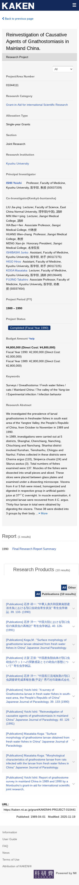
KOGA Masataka (16, 270)
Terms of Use (10, 859)
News (6, 852)
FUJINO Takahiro (17, 279)
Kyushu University (17, 163)
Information (9, 832)
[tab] (41, 569)
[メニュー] (74, 5)
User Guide (9, 839)
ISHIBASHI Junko (17, 252)
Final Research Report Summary (34, 549)
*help (31, 338)
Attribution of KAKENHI (17, 866)
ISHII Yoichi (14, 183)
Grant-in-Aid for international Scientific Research (37, 104)
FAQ (5, 846)
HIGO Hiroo (13, 261)
